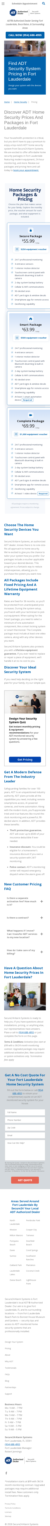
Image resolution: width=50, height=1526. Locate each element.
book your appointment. (26, 170)
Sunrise (13, 1256)
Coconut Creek (32, 1270)
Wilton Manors (16, 1235)
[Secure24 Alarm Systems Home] (25, 12)
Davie (12, 1250)
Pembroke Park (33, 1220)
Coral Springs (32, 1250)
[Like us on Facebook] (6, 1473)
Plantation (30, 1265)
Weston (13, 1229)
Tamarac (30, 1235)
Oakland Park (16, 1265)
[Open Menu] (3, 3)
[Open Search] (43, 3)
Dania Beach (15, 1280)
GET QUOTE (25, 1180)
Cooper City (31, 1229)
